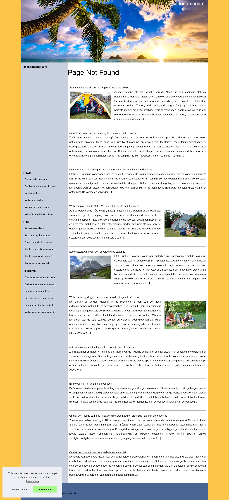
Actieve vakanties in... (35, 228)
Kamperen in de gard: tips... (38, 291)
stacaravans (121, 269)
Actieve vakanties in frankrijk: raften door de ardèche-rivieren (102, 347)
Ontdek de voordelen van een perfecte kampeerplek (97, 452)
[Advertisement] (44, 120)
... (145, 119)
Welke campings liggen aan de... (41, 312)
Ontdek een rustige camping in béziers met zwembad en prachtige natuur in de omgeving (118, 415)
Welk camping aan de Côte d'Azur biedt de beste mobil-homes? (104, 206)
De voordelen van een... (37, 179)
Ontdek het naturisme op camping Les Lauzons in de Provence (103, 133)
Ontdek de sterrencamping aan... (41, 186)
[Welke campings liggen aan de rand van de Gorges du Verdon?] (185, 314)
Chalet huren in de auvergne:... (40, 242)
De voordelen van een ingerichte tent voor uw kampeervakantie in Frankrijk (110, 169)
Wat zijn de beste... (34, 193)
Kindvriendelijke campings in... (40, 298)
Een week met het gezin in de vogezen (90, 383)
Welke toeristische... (35, 200)
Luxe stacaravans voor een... (39, 214)
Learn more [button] (32, 481)
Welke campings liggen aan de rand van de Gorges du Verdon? (104, 297)
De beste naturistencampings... (40, 284)
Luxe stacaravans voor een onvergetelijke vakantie (97, 251)
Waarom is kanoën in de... (38, 207)
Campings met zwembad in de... (41, 277)
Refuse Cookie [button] (19, 489)
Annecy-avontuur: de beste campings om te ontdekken (99, 87)
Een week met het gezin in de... (40, 305)
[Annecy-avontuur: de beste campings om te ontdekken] (90, 105)
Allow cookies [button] (45, 489)
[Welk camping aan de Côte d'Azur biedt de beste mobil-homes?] (185, 223)
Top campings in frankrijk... (38, 263)
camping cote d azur (110, 237)
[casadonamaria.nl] (114, 31)
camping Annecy (132, 119)
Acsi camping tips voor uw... (38, 235)
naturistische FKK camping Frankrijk (161, 155)
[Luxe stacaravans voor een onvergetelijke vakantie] (90, 267)
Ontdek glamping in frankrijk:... (40, 256)
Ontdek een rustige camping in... (41, 249)
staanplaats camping (121, 474)
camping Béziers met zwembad (139, 438)
